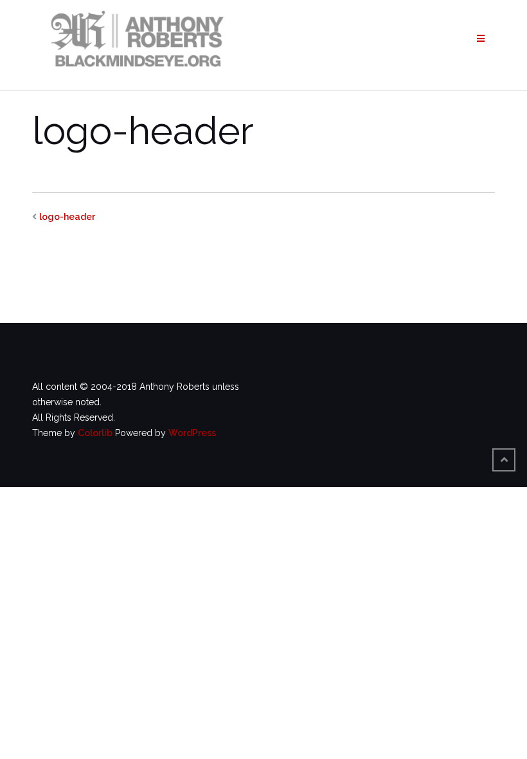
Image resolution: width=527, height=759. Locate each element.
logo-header (67, 217)
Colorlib (95, 433)
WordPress (192, 433)
